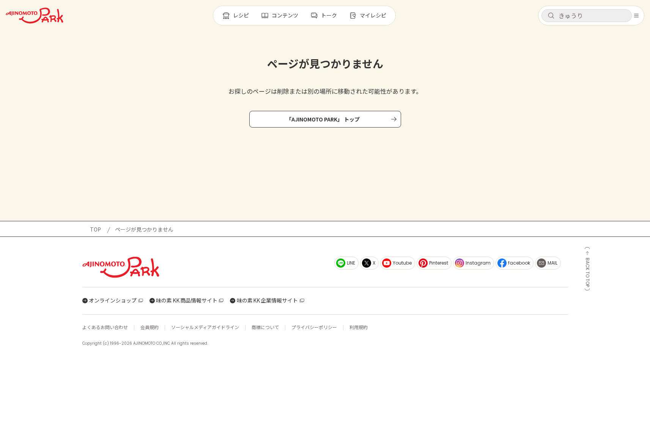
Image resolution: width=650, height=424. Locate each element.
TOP (95, 229)
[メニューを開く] (636, 15)
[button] (586, 15)
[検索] (551, 15)
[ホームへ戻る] (34, 16)
